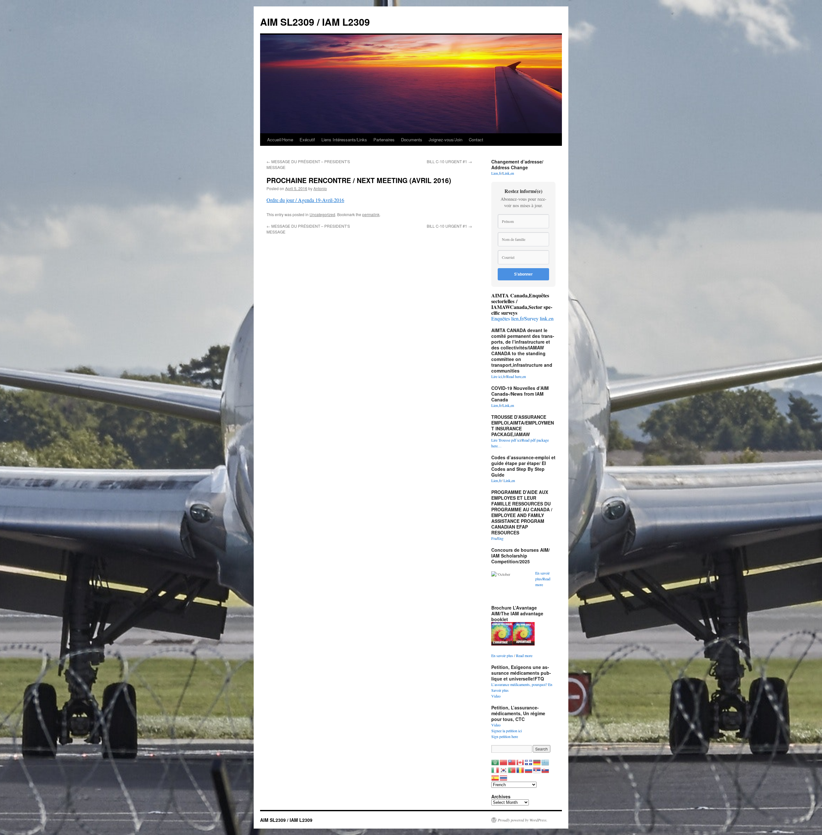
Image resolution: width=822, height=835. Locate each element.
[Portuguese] (512, 769)
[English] (520, 761)
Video (496, 696)
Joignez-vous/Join (445, 139)
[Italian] (495, 769)
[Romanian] (520, 769)
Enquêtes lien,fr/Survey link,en (522, 318)
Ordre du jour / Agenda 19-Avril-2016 (305, 200)
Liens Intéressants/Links (344, 139)
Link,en (508, 173)
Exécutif (307, 139)
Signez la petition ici (506, 730)
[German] (537, 761)
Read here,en (516, 376)
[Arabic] (495, 761)
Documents (411, 139)
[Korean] (504, 769)
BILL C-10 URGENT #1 (449, 161)
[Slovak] (545, 769)
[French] (529, 761)
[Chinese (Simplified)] (504, 761)
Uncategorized (322, 214)
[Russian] (529, 769)
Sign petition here (504, 736)
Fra (493, 538)
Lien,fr (496, 173)
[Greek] (545, 761)
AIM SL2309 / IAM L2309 (315, 22)
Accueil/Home (280, 139)
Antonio (320, 188)
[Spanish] (495, 777)
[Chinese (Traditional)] (512, 761)
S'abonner (523, 274)
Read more (524, 655)
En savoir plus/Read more (542, 578)
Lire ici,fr (498, 376)
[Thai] (504, 777)
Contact (476, 139)
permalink (371, 214)
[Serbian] (537, 769)
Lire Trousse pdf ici (506, 440)
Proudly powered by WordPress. (522, 819)
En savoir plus (502, 655)
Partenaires (384, 139)
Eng (500, 538)
